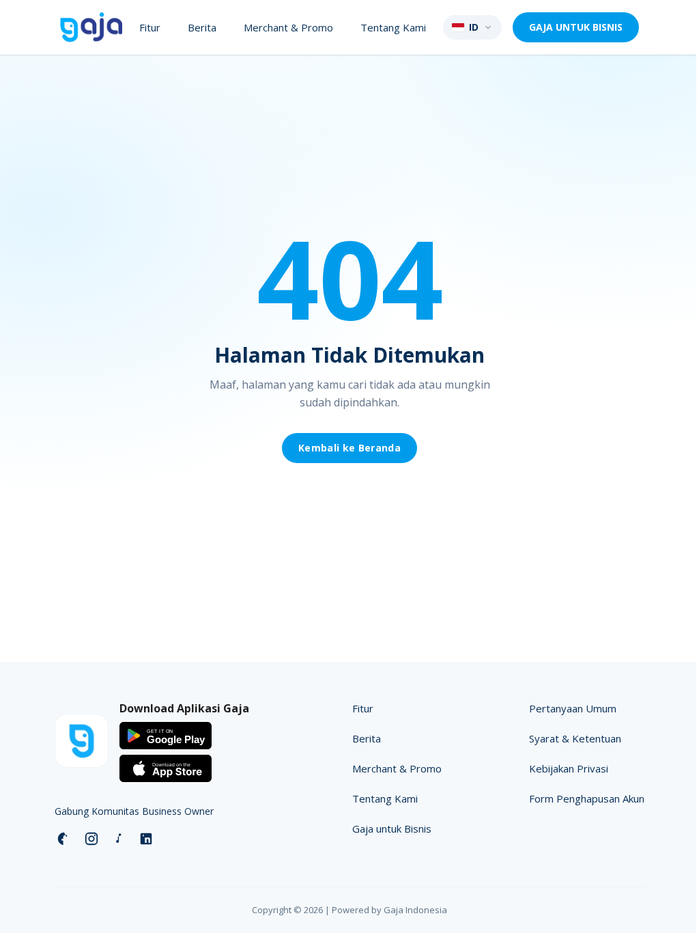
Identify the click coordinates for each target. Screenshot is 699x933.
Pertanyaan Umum (572, 708)
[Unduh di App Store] (165, 768)
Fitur (149, 27)
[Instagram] (91, 839)
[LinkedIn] (146, 839)
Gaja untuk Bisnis (391, 828)
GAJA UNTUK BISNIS (576, 26)
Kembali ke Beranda (349, 447)
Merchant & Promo (288, 27)
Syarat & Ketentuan (575, 738)
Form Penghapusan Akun (586, 798)
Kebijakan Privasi (568, 768)
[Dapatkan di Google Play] (165, 735)
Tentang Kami (393, 27)
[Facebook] (64, 839)
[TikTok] (119, 839)
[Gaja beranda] (91, 27)
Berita (202, 27)
